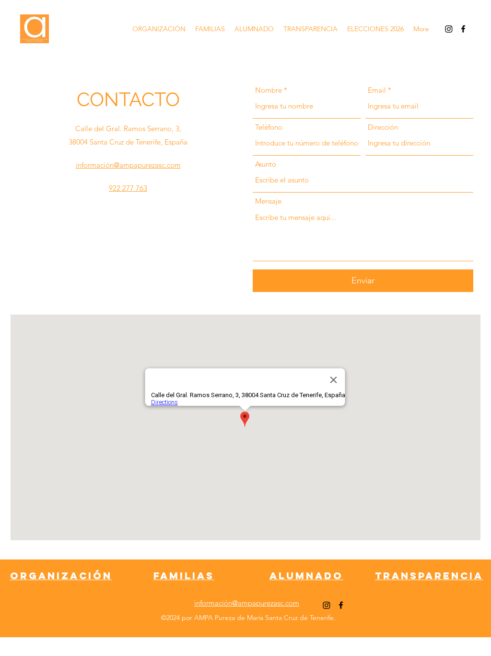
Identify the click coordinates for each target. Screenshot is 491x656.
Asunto (265, 164)
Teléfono (268, 127)
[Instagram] (449, 29)
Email (377, 90)
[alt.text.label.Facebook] (463, 29)
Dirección (383, 127)
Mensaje (268, 201)
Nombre (268, 90)
